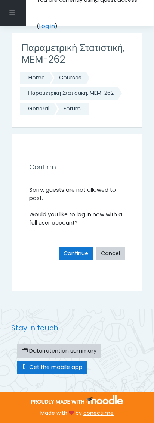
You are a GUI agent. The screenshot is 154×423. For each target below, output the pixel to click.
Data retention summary (62, 350)
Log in (47, 26)
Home (36, 77)
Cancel (110, 253)
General (38, 108)
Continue (76, 253)
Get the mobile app (55, 367)
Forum (72, 108)
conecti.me (98, 413)
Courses (70, 77)
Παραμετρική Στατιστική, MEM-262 (71, 93)
